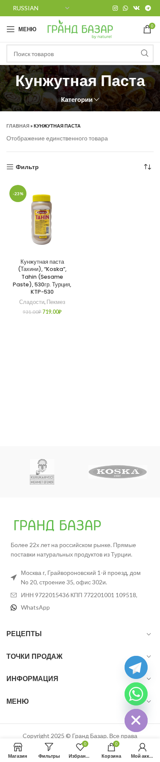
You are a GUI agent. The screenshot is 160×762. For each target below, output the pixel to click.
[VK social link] (137, 8)
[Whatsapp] (136, 693)
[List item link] (80, 607)
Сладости (31, 302)
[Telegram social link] (148, 8)
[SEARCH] (145, 54)
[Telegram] (136, 667)
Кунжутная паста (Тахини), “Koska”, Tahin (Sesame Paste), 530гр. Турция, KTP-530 (42, 277)
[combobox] (80, 54)
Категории (77, 99)
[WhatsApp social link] (125, 8)
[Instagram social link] (115, 8)
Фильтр (27, 167)
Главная (17, 125)
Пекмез (56, 302)
